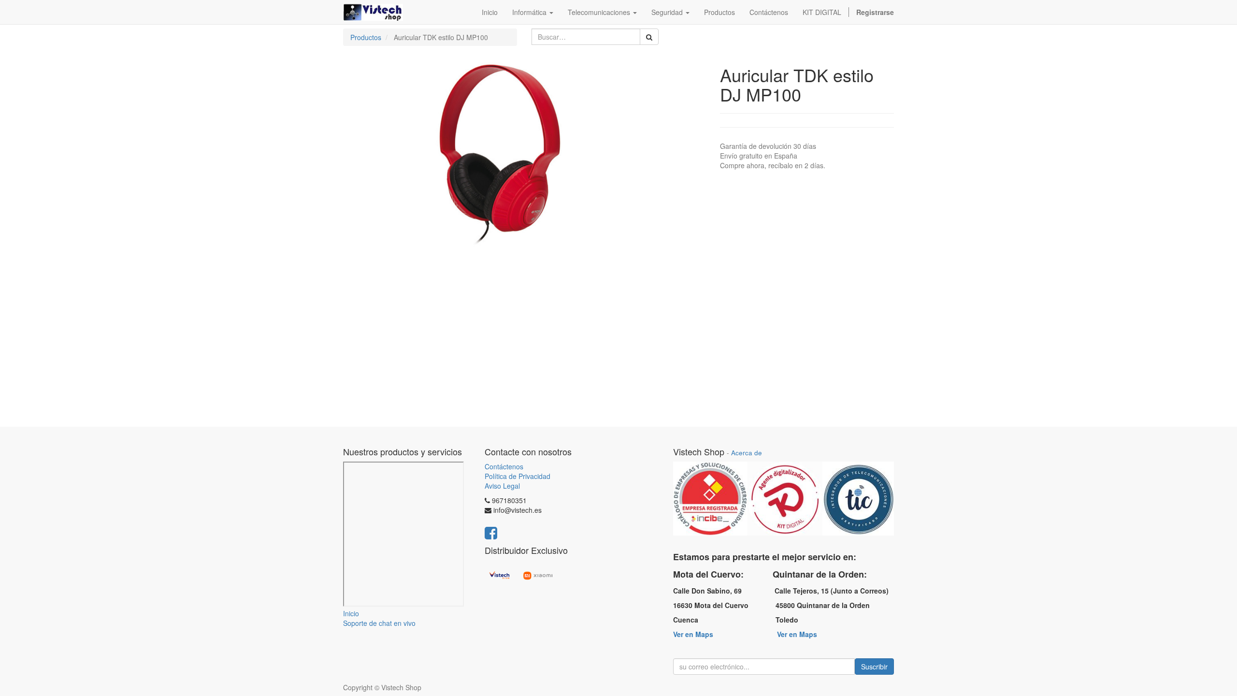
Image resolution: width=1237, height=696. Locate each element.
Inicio (351, 613)
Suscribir (874, 666)
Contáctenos (504, 466)
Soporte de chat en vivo (379, 623)
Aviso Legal (502, 486)
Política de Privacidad (517, 476)
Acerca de (746, 452)
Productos (365, 37)
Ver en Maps (693, 634)
